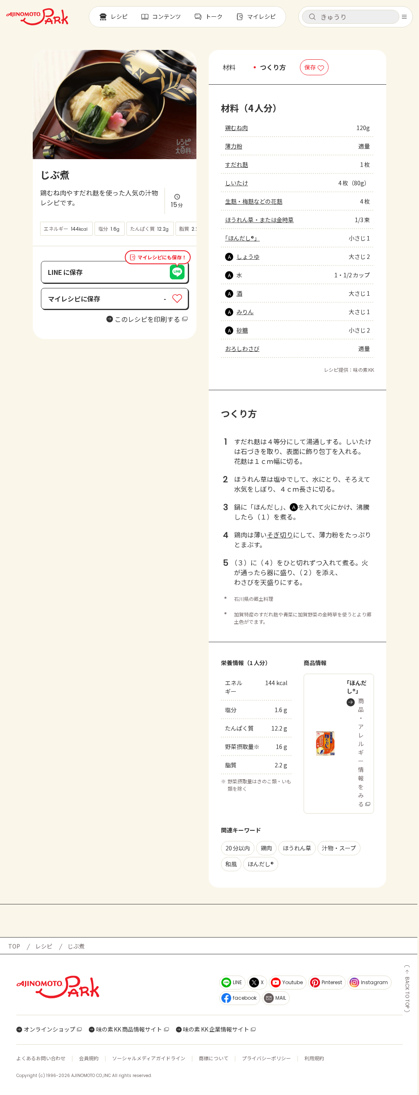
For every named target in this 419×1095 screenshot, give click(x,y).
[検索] (312, 17)
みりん (245, 312)
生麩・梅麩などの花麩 (253, 201)
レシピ (43, 946)
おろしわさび (242, 348)
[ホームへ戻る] (37, 16)
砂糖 (242, 330)
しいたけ (236, 183)
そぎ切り (280, 535)
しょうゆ (248, 256)
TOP (14, 946)
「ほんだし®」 (242, 238)
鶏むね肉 (236, 128)
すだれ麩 (236, 164)
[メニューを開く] (404, 17)
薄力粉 (233, 146)
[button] (350, 17)
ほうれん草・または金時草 (259, 220)
